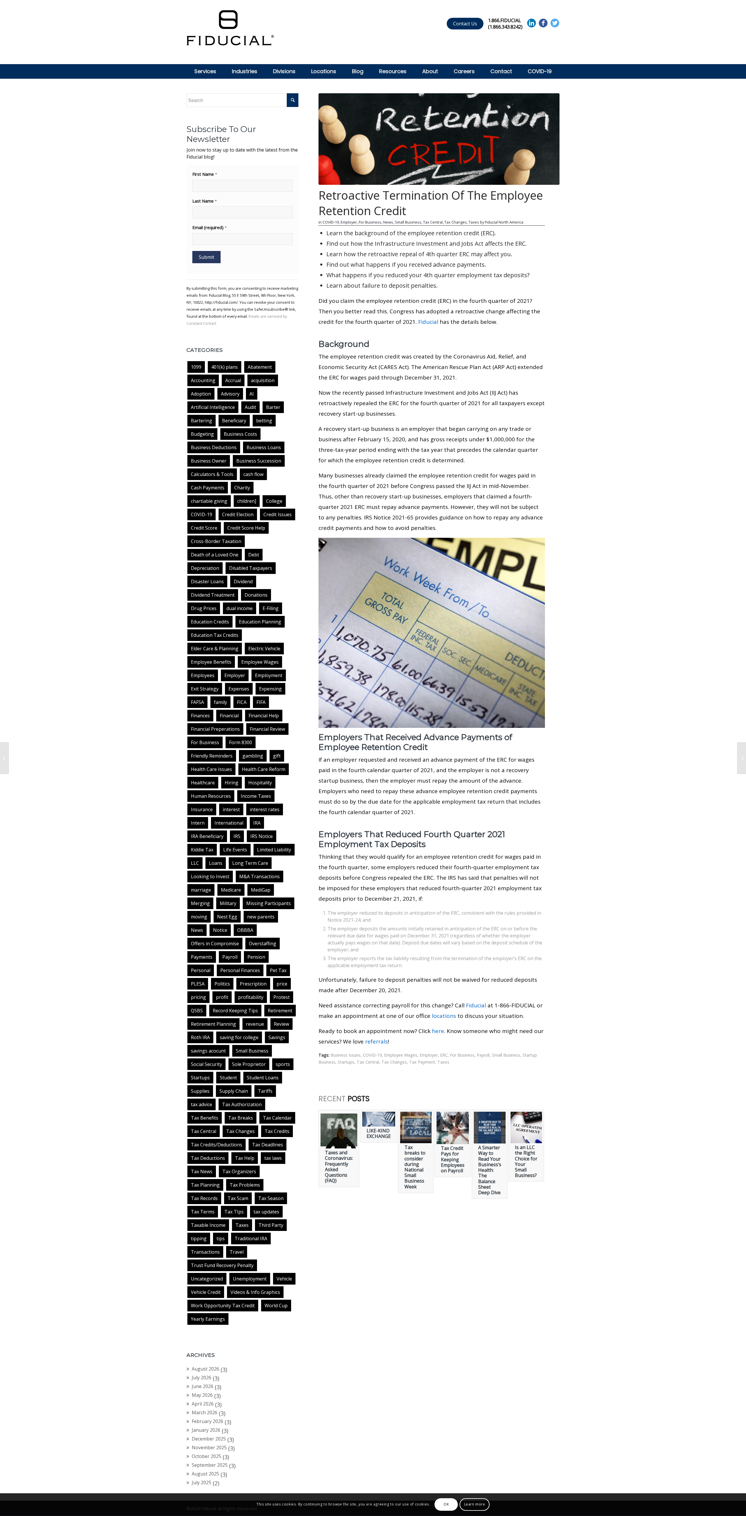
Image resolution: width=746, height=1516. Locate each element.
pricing (198, 997)
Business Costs (240, 434)
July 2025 (201, 1482)
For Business (205, 742)
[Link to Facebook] (543, 23)
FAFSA (197, 702)
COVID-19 (201, 514)
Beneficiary (234, 420)
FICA (242, 702)
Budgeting (202, 434)
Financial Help (264, 715)
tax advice (201, 1104)
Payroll (229, 957)
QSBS (197, 1010)
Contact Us (465, 23)
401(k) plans (224, 367)
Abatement (260, 367)
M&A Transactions (259, 876)
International (228, 823)
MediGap (260, 890)
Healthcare (203, 782)
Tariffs (265, 1091)
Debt (253, 554)
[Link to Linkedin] (531, 23)
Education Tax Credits (214, 635)
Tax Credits (277, 1131)
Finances (200, 715)
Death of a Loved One (214, 554)
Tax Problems (245, 1185)
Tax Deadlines (267, 1144)
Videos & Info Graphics (255, 1292)
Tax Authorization (242, 1104)
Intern (198, 823)
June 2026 (202, 1386)
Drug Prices (204, 608)
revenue (255, 1024)
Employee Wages (260, 662)
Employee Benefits (211, 662)
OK (446, 1504)
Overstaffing (262, 943)
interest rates (264, 809)
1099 (196, 367)
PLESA (198, 984)
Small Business (252, 1051)
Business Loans (264, 447)
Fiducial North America (504, 222)
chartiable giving (209, 501)
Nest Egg (227, 917)
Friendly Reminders (212, 756)
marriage (201, 890)
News (197, 930)
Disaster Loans (207, 581)
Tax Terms (202, 1211)
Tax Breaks (240, 1118)
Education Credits (210, 622)
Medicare (231, 890)
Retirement (280, 1010)
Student (228, 1077)
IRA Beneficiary (207, 836)
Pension (256, 957)
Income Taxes (256, 796)
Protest (281, 997)
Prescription (253, 984)
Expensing (270, 689)
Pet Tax (278, 970)
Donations (256, 595)
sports (283, 1064)
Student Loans (263, 1077)
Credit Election (238, 514)
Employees (202, 675)
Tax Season (271, 1198)
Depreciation (205, 568)
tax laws (273, 1158)
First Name (204, 174)
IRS (236, 836)
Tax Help (244, 1158)
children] (246, 501)
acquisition (263, 380)
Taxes (242, 1225)
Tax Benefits (204, 1118)
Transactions (205, 1252)
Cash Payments (207, 487)
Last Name (204, 201)
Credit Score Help (246, 528)
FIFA (260, 702)
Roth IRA (200, 1037)
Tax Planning (205, 1185)
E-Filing (271, 608)
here (438, 1031)
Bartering (201, 420)
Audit (250, 407)
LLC (195, 863)
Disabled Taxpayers (250, 568)
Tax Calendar (277, 1118)
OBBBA (245, 930)
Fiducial (428, 322)
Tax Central (203, 1131)
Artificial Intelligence (213, 407)
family (220, 702)
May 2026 (202, 1395)
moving (199, 917)
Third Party (270, 1225)
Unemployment (250, 1279)
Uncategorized (207, 1279)
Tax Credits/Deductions (216, 1144)
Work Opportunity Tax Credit (223, 1305)
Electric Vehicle (264, 648)
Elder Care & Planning (214, 648)
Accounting (203, 380)
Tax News (201, 1171)
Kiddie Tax (202, 849)
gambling (252, 756)
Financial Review (267, 729)
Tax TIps (234, 1211)
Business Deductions (214, 447)
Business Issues (345, 1055)
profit (222, 997)
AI (251, 394)
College (274, 501)
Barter (273, 407)
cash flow (253, 474)
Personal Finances (240, 970)
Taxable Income (208, 1225)
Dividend (243, 581)
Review (281, 1024)
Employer (234, 675)
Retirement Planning (213, 1024)
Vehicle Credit (206, 1292)
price (282, 984)
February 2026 (207, 1421)
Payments (201, 957)
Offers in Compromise (215, 943)
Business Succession (258, 461)
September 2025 (210, 1465)
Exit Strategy (205, 689)
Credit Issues (277, 514)
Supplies (200, 1091)
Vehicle (284, 1279)
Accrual (233, 380)
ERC (444, 1055)
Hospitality (260, 782)
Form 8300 (240, 742)
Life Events (235, 849)
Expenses (238, 689)
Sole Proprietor (249, 1064)
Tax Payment (422, 1062)
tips (221, 1238)
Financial (229, 715)
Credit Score (204, 528)
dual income (239, 608)
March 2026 (204, 1412)
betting (264, 420)
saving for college (239, 1037)
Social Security (206, 1064)
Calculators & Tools (212, 474)
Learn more (474, 1504)
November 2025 (209, 1447)
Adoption (201, 394)
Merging (200, 903)
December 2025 (209, 1439)
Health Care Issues (211, 769)
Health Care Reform (263, 769)
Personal (200, 970)
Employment (268, 675)
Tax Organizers (239, 1171)
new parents (261, 917)
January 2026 (206, 1430)
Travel (237, 1252)
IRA (257, 823)
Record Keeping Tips (235, 1010)
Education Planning (260, 622)
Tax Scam (238, 1198)
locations (444, 1016)
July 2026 (201, 1377)
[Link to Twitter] (554, 23)
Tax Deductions (208, 1158)
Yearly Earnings (208, 1319)
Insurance (202, 809)
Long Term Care (250, 863)
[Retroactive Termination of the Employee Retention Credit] (439, 139)
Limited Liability (274, 849)
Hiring (231, 782)
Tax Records (204, 1198)
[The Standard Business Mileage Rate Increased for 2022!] (4, 758)
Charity (242, 487)
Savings (276, 1037)
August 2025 (205, 1474)
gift (277, 756)
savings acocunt (208, 1051)
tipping (199, 1238)
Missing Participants (268, 903)
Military (228, 903)
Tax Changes (240, 1131)
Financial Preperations (215, 729)
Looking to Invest (210, 876)
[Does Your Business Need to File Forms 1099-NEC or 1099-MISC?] (741, 758)
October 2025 (206, 1456)
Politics (222, 984)
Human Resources (211, 796)
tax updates (266, 1211)
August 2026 (205, 1369)
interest (231, 809)
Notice (220, 930)
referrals (376, 1041)
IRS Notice (261, 836)
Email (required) (209, 227)
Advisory (230, 394)
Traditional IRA (251, 1238)
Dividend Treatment (213, 595)
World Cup (276, 1305)
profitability (250, 997)
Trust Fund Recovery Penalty (222, 1265)
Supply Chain (233, 1091)
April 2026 (203, 1404)
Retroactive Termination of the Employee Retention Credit (431, 203)
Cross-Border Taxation (216, 541)
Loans (215, 863)
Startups (200, 1077)
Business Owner (208, 461)
